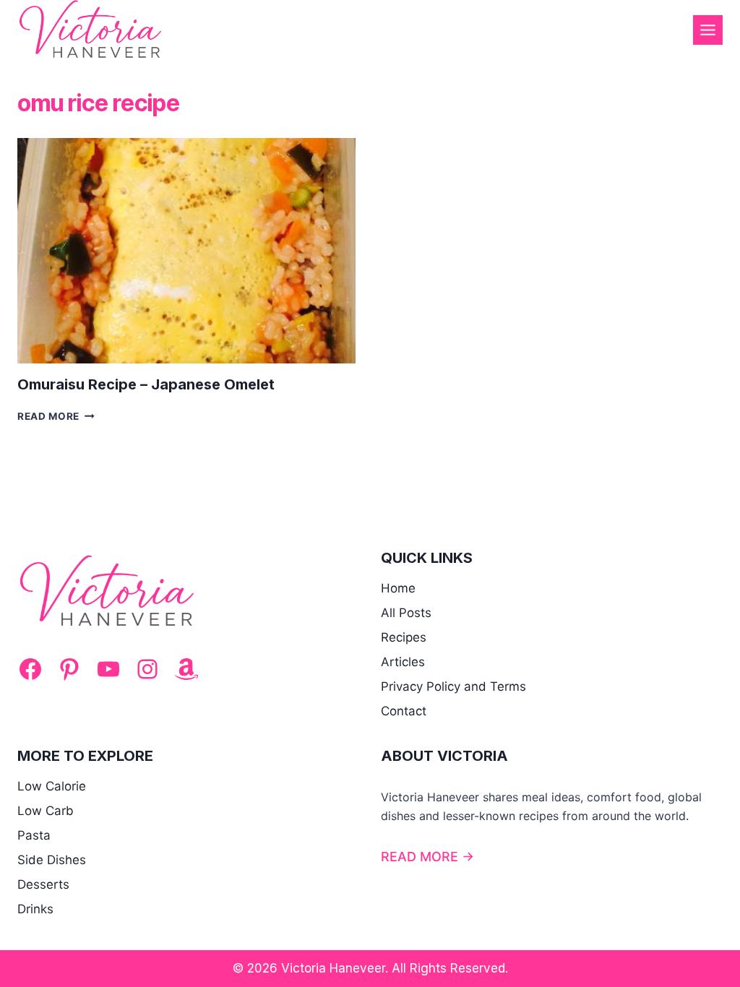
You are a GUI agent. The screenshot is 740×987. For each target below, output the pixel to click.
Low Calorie (51, 786)
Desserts (43, 884)
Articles (403, 662)
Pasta (34, 835)
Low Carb (45, 810)
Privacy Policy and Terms (453, 686)
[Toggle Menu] (708, 30)
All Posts (406, 612)
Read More (56, 416)
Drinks (35, 909)
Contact (403, 711)
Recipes (403, 637)
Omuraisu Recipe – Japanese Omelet (146, 384)
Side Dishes (51, 860)
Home (398, 588)
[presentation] (186, 250)
